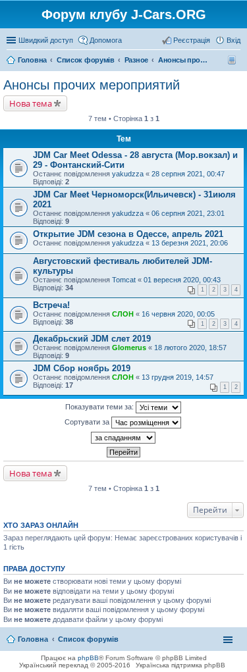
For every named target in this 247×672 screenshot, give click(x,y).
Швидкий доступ (45, 40)
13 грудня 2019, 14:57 (177, 377)
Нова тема (30, 103)
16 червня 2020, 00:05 (178, 314)
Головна (33, 639)
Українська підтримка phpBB (180, 665)
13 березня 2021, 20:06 (189, 243)
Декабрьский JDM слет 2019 (92, 339)
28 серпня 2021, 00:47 (188, 174)
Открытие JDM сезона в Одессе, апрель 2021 (128, 234)
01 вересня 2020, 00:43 (182, 280)
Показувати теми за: (100, 407)
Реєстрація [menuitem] (191, 40)
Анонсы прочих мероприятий (91, 85)
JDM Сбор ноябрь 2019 (81, 368)
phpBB (88, 657)
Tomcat (124, 280)
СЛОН (123, 314)
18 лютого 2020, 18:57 (190, 347)
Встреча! (51, 305)
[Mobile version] (233, 60)
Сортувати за (88, 422)
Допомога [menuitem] (106, 40)
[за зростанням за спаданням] (123, 438)
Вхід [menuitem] (233, 40)
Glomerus (129, 347)
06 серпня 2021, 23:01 (188, 213)
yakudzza (128, 174)
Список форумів (88, 639)
